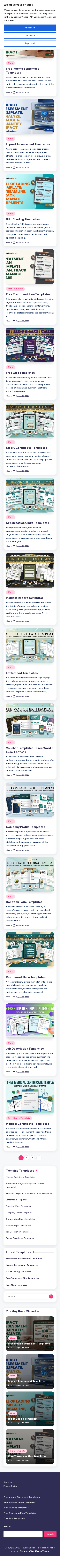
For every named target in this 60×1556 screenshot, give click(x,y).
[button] (39, 1157)
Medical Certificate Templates (27, 1123)
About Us (7, 1482)
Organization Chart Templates (27, 523)
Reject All (30, 43)
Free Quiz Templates (20, 372)
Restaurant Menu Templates (26, 977)
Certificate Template (19, 1118)
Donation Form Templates (24, 902)
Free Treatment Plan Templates (28, 294)
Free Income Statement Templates (24, 1258)
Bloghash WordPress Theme (34, 1551)
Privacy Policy (10, 1486)
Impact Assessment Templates (28, 144)
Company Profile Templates (25, 827)
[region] (30, 25)
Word (10, 63)
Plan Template (15, 289)
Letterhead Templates (22, 673)
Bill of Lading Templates (23, 219)
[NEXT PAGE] (39, 1157)
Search (7, 1526)
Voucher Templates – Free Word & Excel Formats (29, 1193)
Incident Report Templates (25, 598)
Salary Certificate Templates (26, 447)
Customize (30, 35)
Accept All (30, 27)
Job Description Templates (25, 1048)
